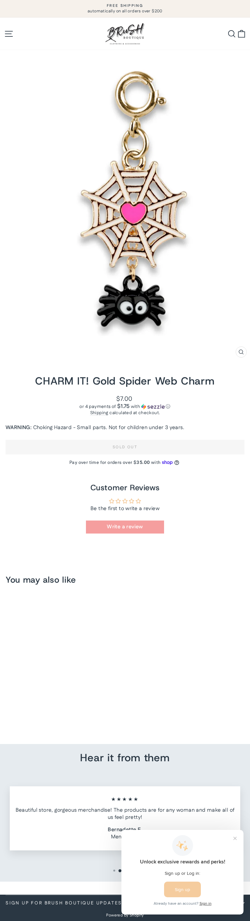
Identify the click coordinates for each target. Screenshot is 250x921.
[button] (125, 406)
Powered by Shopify (125, 915)
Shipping (99, 413)
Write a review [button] (125, 527)
